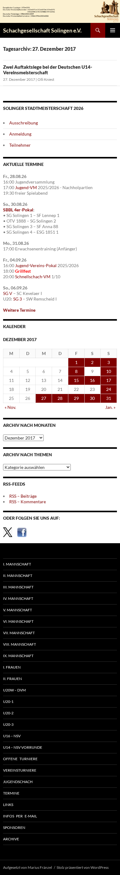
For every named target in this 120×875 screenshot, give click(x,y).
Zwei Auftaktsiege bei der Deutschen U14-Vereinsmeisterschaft (47, 69)
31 (108, 398)
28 (60, 398)
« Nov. (10, 407)
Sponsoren (14, 827)
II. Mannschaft (17, 575)
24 (108, 389)
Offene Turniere (20, 758)
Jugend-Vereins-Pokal (36, 265)
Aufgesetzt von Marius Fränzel (27, 867)
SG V (7, 293)
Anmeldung (20, 133)
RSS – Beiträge (23, 496)
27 (43, 398)
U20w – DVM (14, 690)
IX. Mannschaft (18, 655)
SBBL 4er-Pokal (18, 209)
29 (76, 398)
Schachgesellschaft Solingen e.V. (42, 30)
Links (8, 804)
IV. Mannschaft (18, 598)
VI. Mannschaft (18, 621)
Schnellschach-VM (32, 276)
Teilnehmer (20, 145)
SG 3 (17, 298)
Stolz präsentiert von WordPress (83, 867)
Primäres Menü (112, 30)
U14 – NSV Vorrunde (22, 747)
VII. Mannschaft (19, 632)
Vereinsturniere (19, 770)
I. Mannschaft (17, 564)
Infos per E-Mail (20, 816)
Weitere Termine (19, 310)
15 (76, 380)
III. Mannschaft (18, 587)
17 (108, 380)
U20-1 (8, 701)
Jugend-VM (26, 187)
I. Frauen (12, 667)
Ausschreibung (23, 122)
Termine (11, 793)
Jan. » (110, 407)
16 (92, 380)
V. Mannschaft (17, 610)
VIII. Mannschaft (19, 644)
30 (92, 398)
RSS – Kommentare (27, 501)
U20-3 (8, 724)
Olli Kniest (46, 79)
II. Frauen (12, 678)
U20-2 (8, 713)
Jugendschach (18, 781)
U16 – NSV (12, 736)
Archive (11, 839)
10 (108, 371)
